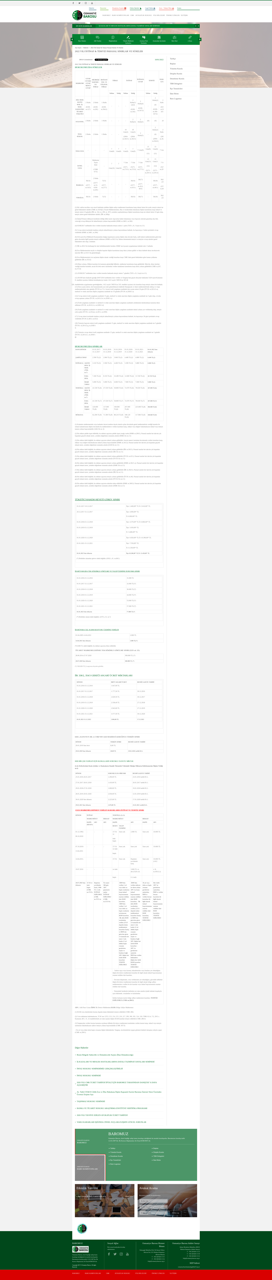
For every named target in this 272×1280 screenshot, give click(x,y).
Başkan (173, 64)
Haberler (91, 8)
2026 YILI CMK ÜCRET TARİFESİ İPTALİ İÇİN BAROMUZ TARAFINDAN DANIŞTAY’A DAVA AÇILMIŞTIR (117, 1083)
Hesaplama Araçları (118, 8)
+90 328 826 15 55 (159, 1257)
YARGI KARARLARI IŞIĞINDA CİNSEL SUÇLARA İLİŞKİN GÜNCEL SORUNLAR (111, 1122)
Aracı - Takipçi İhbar (165, 8)
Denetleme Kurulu (177, 79)
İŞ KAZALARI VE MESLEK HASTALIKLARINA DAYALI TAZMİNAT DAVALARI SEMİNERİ (115, 1062)
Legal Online (149, 8)
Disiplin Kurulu (176, 74)
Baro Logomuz (176, 99)
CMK (132, 15)
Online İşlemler (134, 8)
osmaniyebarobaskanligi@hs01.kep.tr (189, 1267)
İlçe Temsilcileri (176, 89)
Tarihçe (173, 59)
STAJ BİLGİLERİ (159, 15)
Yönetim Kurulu (176, 69)
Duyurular (103, 8)
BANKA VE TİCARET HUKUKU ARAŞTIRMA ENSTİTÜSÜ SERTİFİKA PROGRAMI (112, 1108)
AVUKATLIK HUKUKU (143, 15)
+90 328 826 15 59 (194, 1254)
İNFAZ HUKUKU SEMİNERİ (108, 26)
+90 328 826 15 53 (194, 1251)
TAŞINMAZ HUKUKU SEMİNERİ (91, 1101)
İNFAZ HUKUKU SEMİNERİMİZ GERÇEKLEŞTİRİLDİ (100, 1069)
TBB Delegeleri (176, 84)
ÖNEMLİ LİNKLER (173, 15)
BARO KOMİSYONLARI (120, 15)
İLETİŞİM (184, 15)
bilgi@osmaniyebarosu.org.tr (156, 1261)
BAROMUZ (106, 15)
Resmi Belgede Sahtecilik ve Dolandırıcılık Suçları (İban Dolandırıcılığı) (105, 1055)
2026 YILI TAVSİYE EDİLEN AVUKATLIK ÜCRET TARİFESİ (102, 1115)
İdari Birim (174, 94)
